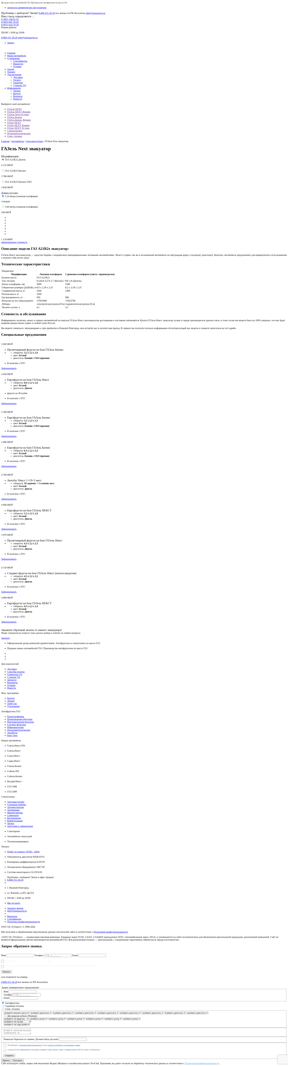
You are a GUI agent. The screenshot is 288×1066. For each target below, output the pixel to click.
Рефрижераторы (15, 727)
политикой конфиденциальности (32, 961)
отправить (9, 1055)
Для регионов (14, 74)
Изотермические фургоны (20, 722)
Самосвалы (13, 815)
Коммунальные (15, 820)
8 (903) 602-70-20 (10, 22)
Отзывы (17, 66)
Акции (10, 69)
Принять (6, 1060)
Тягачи (10, 823)
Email (75, 955)
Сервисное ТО (14, 674)
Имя (3, 955)
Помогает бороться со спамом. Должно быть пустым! (31, 1039)
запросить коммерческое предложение (26, 7)
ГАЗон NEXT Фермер (18, 125)
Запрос (10, 42)
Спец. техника (14, 136)
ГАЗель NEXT (14, 109)
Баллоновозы (14, 818)
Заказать (5, 638)
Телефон (38, 955)
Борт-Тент (12, 735)
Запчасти (11, 680)
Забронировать (8, 368)
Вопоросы (12, 682)
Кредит (17, 93)
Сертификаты (20, 61)
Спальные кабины (16, 804)
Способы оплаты (16, 671)
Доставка (18, 77)
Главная (11, 53)
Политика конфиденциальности (23, 921)
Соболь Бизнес (14, 130)
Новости (17, 99)
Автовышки (13, 810)
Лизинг (17, 91)
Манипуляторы (15, 812)
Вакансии (18, 63)
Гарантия (18, 82)
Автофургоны (12, 1003)
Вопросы (17, 96)
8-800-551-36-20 (47, 13)
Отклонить (17, 1060)
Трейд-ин (12, 703)
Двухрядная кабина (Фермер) (22, 1016)
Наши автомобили (16, 55)
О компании (13, 58)
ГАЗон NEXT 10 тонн (18, 128)
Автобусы (12, 732)
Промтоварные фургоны (19, 719)
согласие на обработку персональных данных (71, 961)
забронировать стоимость (14, 242)
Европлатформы (15, 716)
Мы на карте (14, 903)
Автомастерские (15, 807)
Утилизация (13, 706)
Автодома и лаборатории (20, 826)
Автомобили (17, 141)
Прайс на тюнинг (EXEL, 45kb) (23, 851)
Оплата (17, 80)
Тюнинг (11, 72)
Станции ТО (19, 85)
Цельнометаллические (18, 730)
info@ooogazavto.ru (95, 13)
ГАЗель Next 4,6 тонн (18, 114)
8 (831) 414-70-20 (10, 24)
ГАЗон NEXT (14, 122)
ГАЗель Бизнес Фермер (19, 120)
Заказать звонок (15, 908)
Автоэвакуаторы (34, 141)
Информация (14, 88)
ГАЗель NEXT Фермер (18, 112)
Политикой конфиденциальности (111, 932)
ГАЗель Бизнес (14, 117)
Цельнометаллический (18, 133)
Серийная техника (14, 1006)
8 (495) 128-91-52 (10, 19)
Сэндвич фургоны (16, 724)
